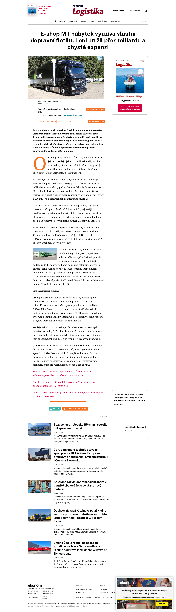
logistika (69, 121)
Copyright (31, 588)
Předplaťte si (119, 11)
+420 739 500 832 (115, 597)
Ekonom (145, 21)
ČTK (40, 112)
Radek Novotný (45, 109)
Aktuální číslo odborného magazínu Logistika (44, 9)
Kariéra (102, 586)
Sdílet (56, 409)
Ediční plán (102, 21)
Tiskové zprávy (116, 21)
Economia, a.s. (50, 588)
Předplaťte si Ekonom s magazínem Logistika (130, 108)
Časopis (62, 21)
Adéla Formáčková (101, 597)
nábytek (41, 121)
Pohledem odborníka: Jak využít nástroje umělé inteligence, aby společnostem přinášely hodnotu (129, 397)
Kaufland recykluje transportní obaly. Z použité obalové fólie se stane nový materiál (80, 485)
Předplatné (72, 21)
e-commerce (51, 121)
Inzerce (83, 21)
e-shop (60, 121)
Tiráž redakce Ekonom (84, 589)
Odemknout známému (77, 409)
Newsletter (104, 589)
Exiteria (45, 104)
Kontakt (91, 21)
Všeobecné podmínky (107, 592)
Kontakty (79, 586)
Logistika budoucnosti (135, 427)
